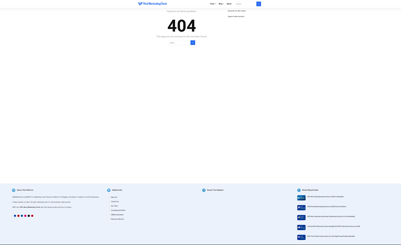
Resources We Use (117, 219)
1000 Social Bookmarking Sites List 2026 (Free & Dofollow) (326, 206)
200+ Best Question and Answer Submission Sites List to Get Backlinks (331, 216)
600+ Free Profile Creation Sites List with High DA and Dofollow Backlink (331, 236)
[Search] (258, 4)
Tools (212, 4)
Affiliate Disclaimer (117, 215)
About (229, 4)
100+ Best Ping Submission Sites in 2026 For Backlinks (325, 197)
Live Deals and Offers (118, 210)
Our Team (114, 206)
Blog (220, 4)
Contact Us (115, 201)
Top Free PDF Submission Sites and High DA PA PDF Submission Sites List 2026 (333, 226)
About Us (114, 197)
